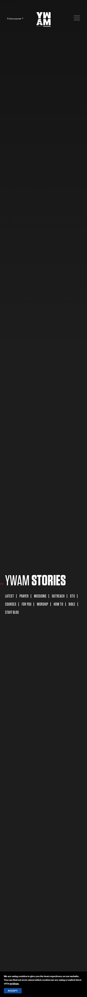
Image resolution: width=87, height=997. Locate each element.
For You (26, 604)
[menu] (77, 18)
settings (14, 983)
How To (58, 604)
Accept (13, 990)
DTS (72, 596)
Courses (10, 604)
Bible (72, 604)
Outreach (58, 596)
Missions (40, 596)
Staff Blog (12, 612)
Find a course (14, 18)
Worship (42, 604)
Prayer (24, 596)
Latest (9, 596)
